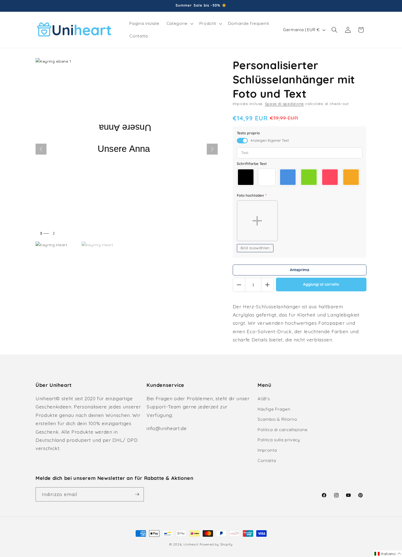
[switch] (242, 140)
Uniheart (190, 544)
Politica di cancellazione (283, 429)
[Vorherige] (41, 149)
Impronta (267, 450)
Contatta (267, 460)
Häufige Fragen (274, 409)
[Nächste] (212, 149)
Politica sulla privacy (279, 439)
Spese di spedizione (284, 103)
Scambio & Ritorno (277, 419)
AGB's (264, 398)
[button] (179, 23)
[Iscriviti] (137, 494)
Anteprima (299, 269)
